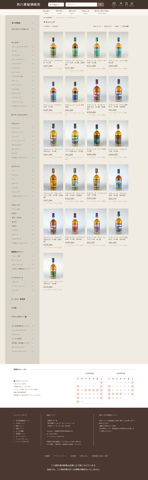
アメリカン (16, 89)
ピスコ (14, 153)
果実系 (14, 213)
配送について (20, 426)
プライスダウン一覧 (19, 316)
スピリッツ (15, 166)
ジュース (15, 290)
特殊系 (14, 226)
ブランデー (15, 123)
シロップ (15, 282)
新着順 (117, 26)
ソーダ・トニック (18, 286)
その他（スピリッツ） (20, 196)
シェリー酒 (16, 256)
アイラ (14, 51)
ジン (13, 170)
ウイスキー (15, 42)
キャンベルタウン (18, 59)
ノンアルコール (17, 277)
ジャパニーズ (16, 97)
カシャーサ (16, 192)
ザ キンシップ (72, 17)
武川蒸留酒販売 (47, 17)
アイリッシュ (16, 85)
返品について (20, 428)
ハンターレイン (60, 17)
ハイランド (16, 68)
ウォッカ (15, 175)
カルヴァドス (16, 145)
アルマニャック (17, 132)
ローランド (16, 72)
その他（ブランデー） (20, 157)
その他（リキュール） (20, 243)
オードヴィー (16, 149)
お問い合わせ (84, 456)
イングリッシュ (17, 102)
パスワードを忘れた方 (22, 442)
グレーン (15, 80)
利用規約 (47, 456)
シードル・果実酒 (18, 299)
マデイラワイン (17, 264)
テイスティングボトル (20, 29)
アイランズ (16, 55)
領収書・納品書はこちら (20, 343)
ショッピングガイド (19, 330)
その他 (13, 308)
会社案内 (73, 456)
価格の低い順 (97, 26)
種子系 (14, 222)
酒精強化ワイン (17, 252)
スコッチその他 (17, 76)
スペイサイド (16, 63)
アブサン (15, 230)
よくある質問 (16, 338)
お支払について (20, 423)
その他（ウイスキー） (20, 106)
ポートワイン (16, 260)
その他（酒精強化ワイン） (21, 269)
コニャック (16, 128)
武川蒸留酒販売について (20, 326)
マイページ (16, 334)
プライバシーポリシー (60, 456)
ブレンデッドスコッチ (20, 46)
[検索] (100, 5)
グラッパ (15, 136)
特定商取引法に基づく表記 (100, 456)
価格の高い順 (107, 26)
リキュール (15, 205)
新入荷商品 (16, 23)
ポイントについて (18, 347)
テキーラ (15, 183)
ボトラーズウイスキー (19, 115)
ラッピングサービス (19, 351)
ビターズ (15, 234)
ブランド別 (16, 209)
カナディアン (16, 93)
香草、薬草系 (16, 217)
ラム (13, 179)
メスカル (15, 187)
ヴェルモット (16, 239)
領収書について (20, 434)
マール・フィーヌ (18, 140)
